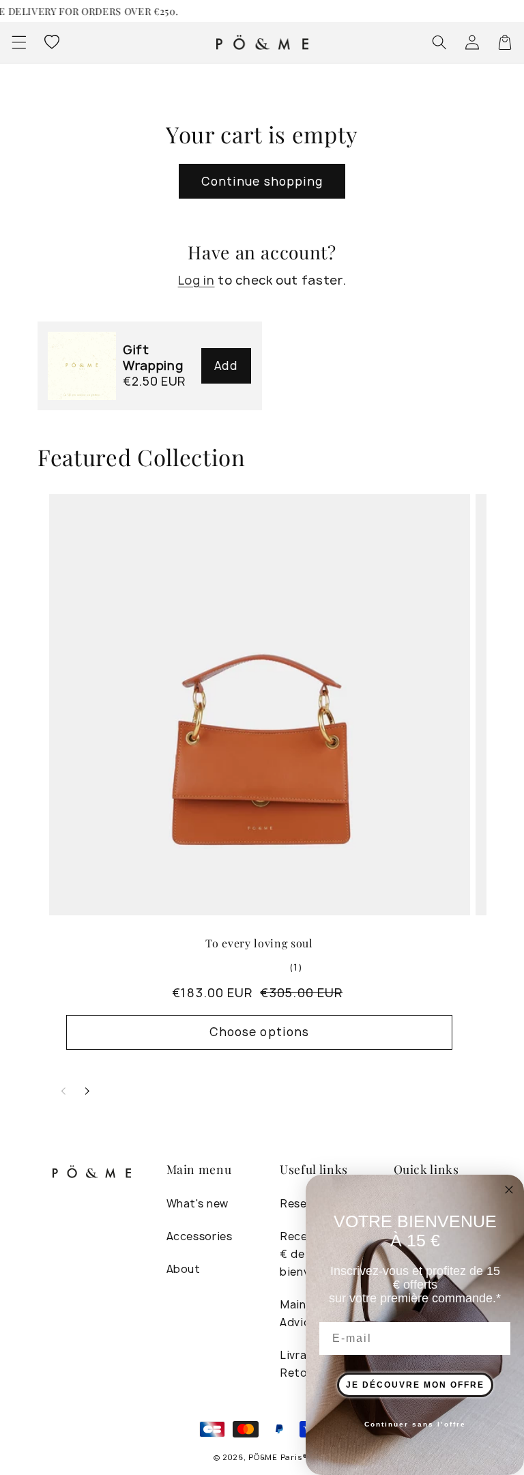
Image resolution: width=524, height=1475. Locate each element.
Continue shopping (262, 181)
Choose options (259, 1032)
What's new (197, 1204)
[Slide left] (63, 1091)
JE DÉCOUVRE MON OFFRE (415, 1385)
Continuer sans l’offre (415, 1424)
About (183, 1269)
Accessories (199, 1236)
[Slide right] (87, 1091)
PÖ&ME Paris (275, 1457)
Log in (196, 280)
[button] (18, 42)
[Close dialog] (509, 1190)
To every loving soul (258, 943)
